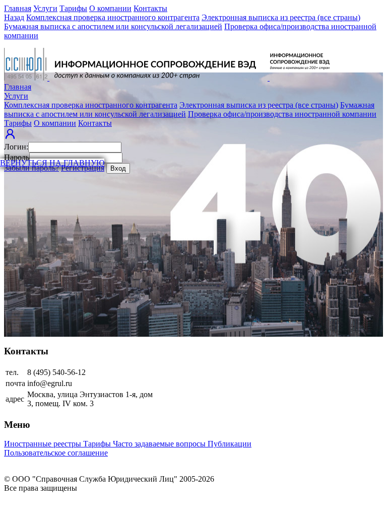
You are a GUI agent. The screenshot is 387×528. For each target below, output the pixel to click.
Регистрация (82, 168)
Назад (14, 17)
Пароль (16, 157)
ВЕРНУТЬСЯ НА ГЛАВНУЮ (52, 163)
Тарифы (73, 8)
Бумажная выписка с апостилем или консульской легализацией (113, 26)
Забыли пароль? (31, 168)
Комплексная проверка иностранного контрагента (113, 17)
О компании (110, 8)
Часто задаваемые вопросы (160, 443)
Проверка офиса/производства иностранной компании (282, 114)
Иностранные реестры (43, 443)
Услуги (45, 8)
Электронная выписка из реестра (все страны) (281, 17)
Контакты (150, 8)
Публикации (229, 443)
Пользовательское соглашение (56, 452)
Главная (17, 8)
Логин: (16, 146)
